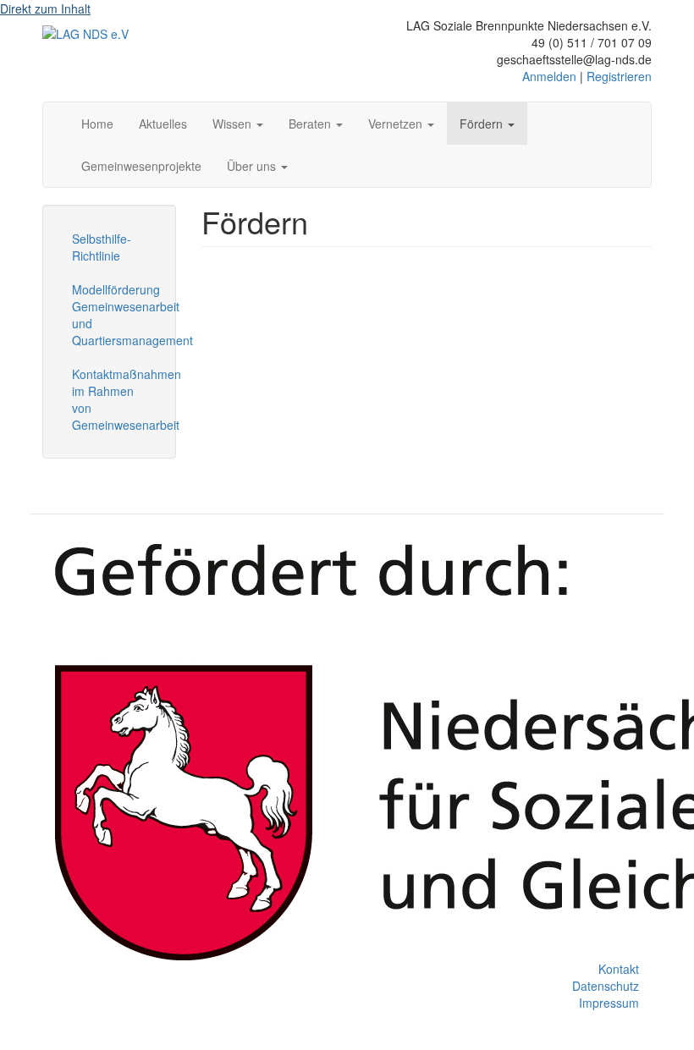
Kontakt (618, 968)
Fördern (483, 123)
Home (97, 123)
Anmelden (549, 76)
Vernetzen (397, 123)
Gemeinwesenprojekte (141, 165)
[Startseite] (85, 33)
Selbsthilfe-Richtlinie (101, 247)
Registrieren (619, 76)
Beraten (311, 123)
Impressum (609, 1002)
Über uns (253, 165)
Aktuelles (163, 123)
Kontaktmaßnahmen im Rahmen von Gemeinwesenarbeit (115, 399)
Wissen (233, 123)
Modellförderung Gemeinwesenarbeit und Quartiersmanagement (115, 315)
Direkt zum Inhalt (45, 8)
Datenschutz (605, 985)
